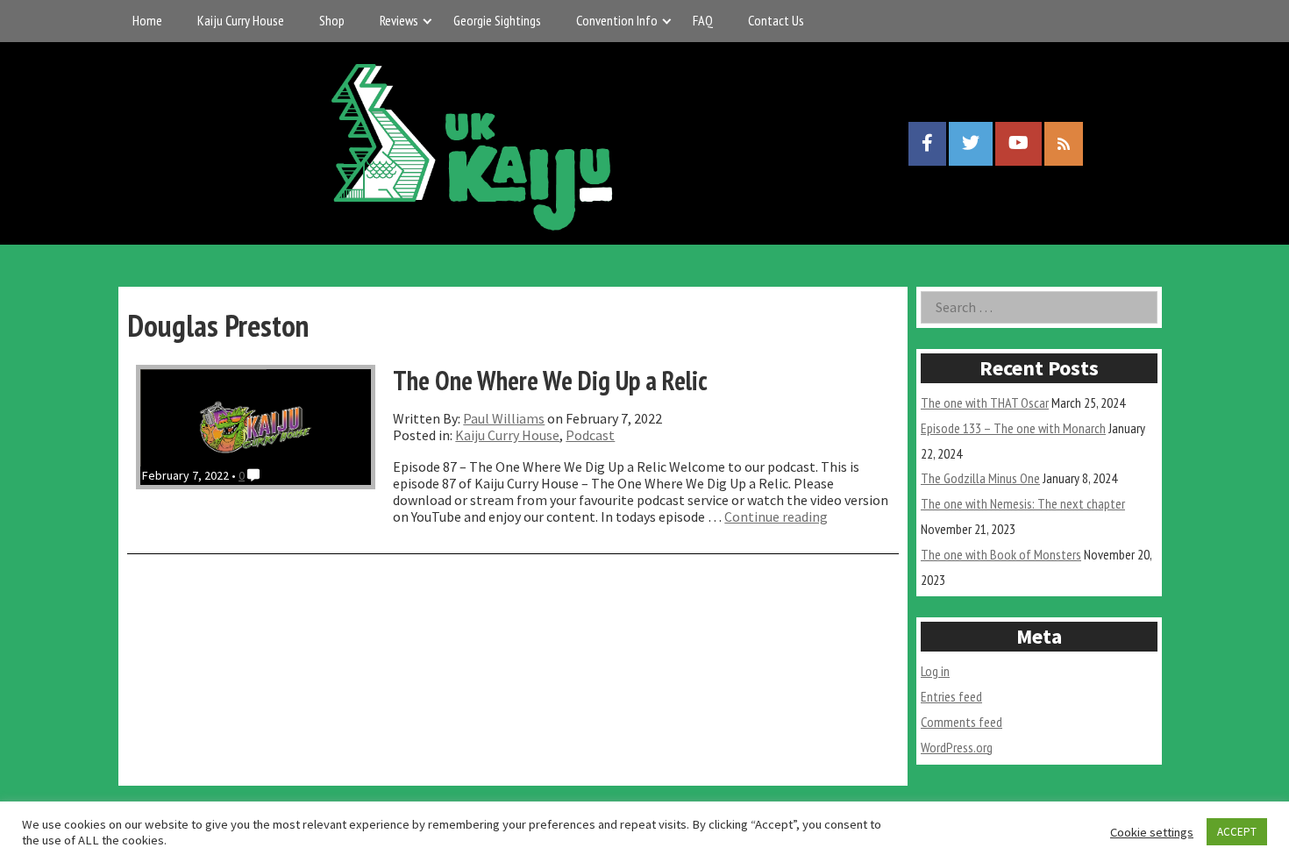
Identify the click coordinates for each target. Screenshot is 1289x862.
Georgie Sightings (497, 20)
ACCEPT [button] (1237, 831)
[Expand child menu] (427, 20)
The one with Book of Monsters (1001, 554)
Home (147, 20)
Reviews (399, 20)
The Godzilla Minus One (980, 478)
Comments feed (961, 721)
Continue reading (776, 516)
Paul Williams (504, 418)
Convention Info (617, 20)
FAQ (703, 20)
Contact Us (776, 20)
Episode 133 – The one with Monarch (1013, 428)
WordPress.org (957, 747)
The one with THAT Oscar (985, 402)
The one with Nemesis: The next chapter (1023, 503)
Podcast (590, 435)
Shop (332, 20)
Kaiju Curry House (240, 20)
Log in (935, 671)
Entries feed (951, 696)
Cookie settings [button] (1151, 832)
